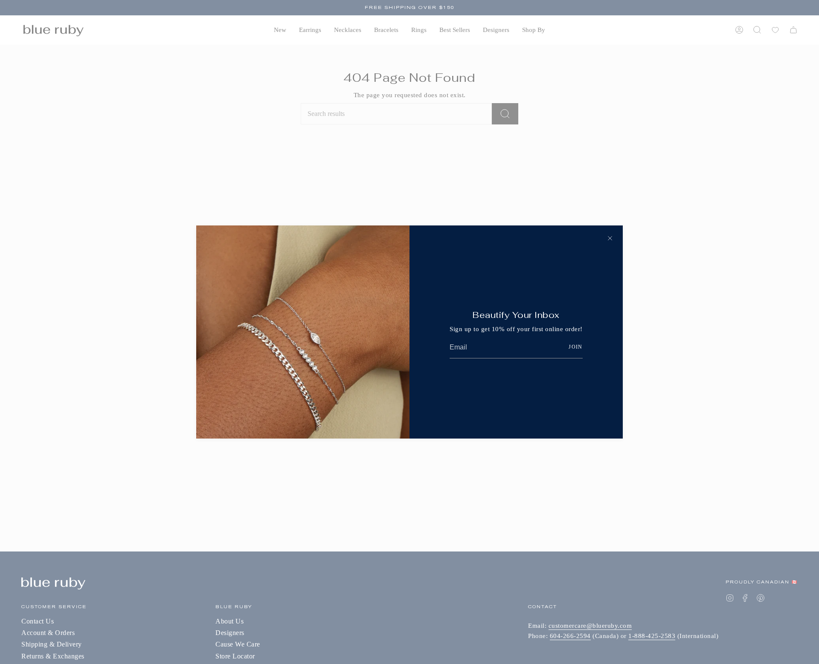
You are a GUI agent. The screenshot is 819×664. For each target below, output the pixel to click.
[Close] (610, 238)
